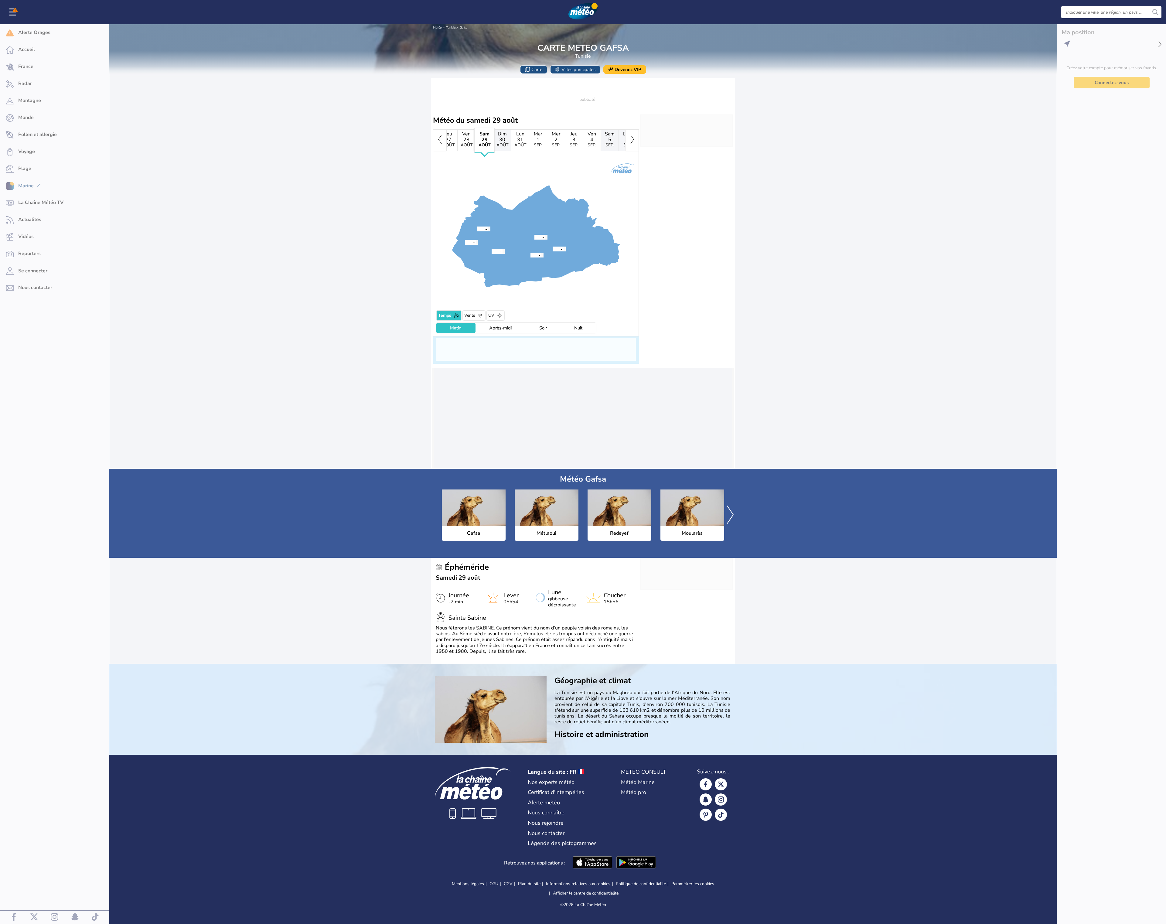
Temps (444, 315)
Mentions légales (468, 884)
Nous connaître (546, 812)
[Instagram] (721, 799)
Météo (437, 28)
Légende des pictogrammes (562, 843)
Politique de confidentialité (641, 884)
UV (491, 315)
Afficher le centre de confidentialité (586, 893)
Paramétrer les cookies (692, 883)
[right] (632, 140)
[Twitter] (721, 784)
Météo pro (633, 792)
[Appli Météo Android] (636, 863)
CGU (493, 884)
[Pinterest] (706, 815)
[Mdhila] (530, 255)
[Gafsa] (534, 237)
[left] (440, 140)
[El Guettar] (552, 249)
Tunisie (450, 28)
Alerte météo (544, 802)
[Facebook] (706, 784)
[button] (534, 237)
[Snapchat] (706, 799)
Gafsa (463, 28)
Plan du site (529, 884)
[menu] (14, 12)
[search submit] (1155, 12)
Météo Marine (638, 782)
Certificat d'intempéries (556, 792)
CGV (508, 884)
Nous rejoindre (546, 823)
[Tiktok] (721, 815)
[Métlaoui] (491, 251)
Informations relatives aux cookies (578, 884)
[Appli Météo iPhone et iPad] (592, 863)
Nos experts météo (551, 782)
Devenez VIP (628, 69)
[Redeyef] (465, 242)
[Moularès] (477, 229)
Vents (469, 315)
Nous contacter (546, 833)
